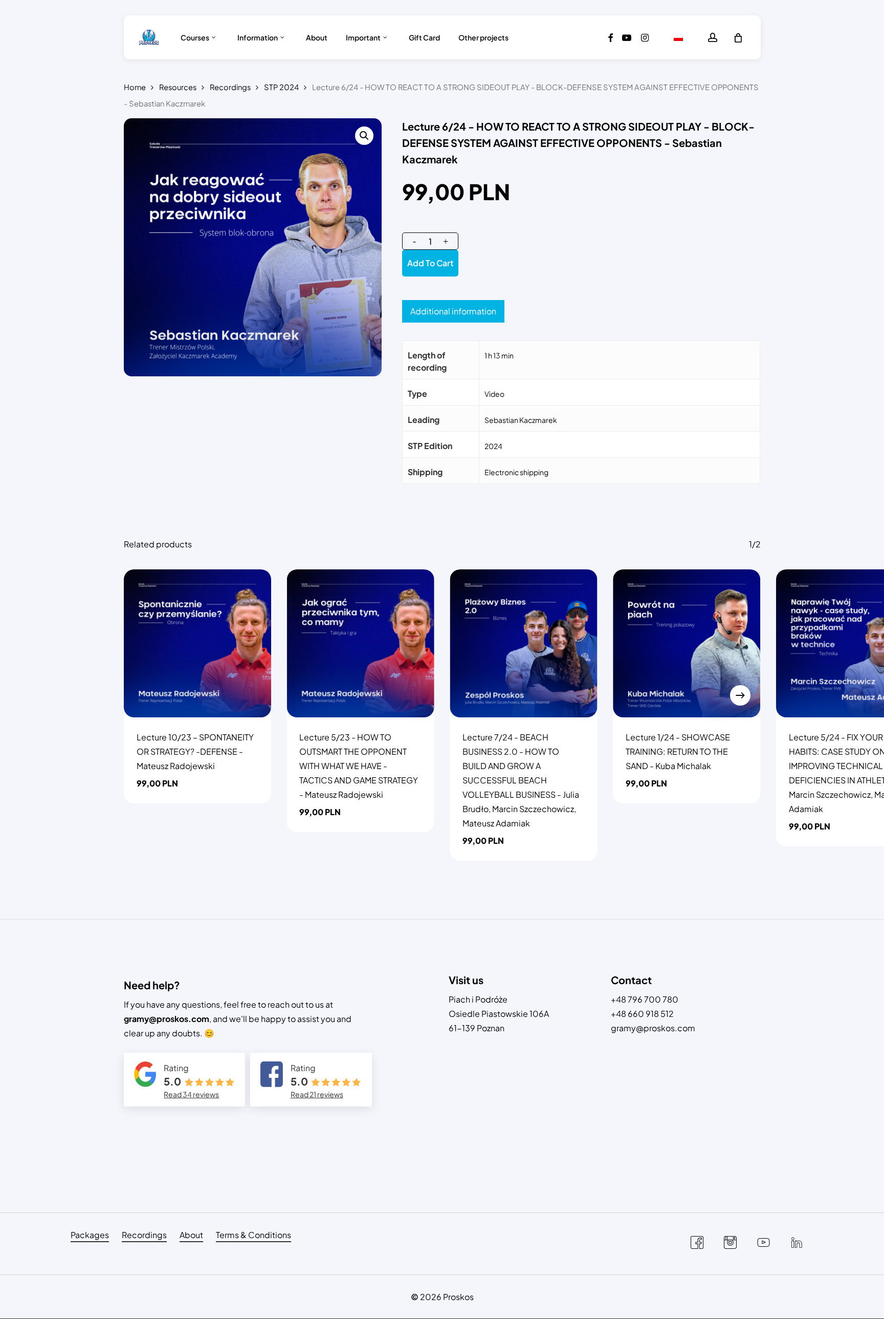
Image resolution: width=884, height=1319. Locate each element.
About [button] (191, 1234)
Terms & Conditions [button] (253, 1234)
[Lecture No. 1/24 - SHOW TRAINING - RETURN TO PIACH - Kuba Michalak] (687, 643)
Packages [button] (90, 1234)
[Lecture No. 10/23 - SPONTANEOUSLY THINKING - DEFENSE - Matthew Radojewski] (198, 643)
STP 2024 (281, 87)
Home (135, 87)
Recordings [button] (144, 1234)
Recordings (230, 87)
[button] (364, 135)
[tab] (453, 311)
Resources (177, 87)
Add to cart (430, 263)
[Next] (740, 695)
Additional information (453, 311)
